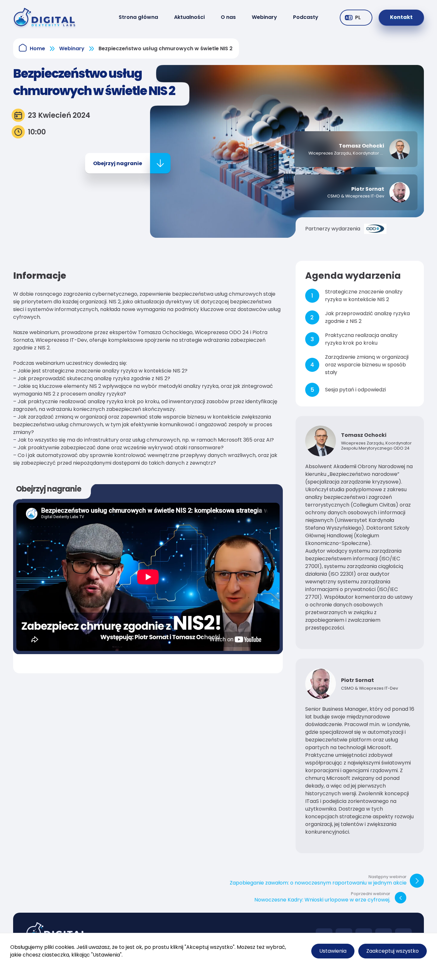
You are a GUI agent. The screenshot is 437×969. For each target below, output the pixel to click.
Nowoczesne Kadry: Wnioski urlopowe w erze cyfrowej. (322, 897)
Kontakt (401, 17)
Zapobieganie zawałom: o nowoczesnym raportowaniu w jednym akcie (318, 880)
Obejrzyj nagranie (117, 163)
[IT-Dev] (47, 17)
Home (37, 48)
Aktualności (189, 17)
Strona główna (138, 17)
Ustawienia (332, 951)
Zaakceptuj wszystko (392, 951)
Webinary (264, 17)
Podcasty (305, 17)
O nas (228, 17)
